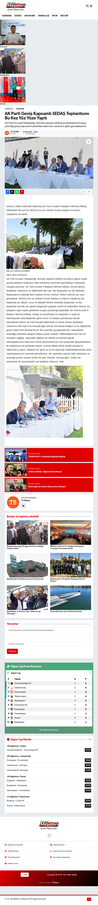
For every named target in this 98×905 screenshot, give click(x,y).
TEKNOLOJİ (43, 16)
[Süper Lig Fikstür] (90, 739)
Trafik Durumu (13, 851)
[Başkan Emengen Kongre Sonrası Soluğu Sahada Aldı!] (27, 532)
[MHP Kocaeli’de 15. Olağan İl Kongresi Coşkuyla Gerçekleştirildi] (70, 532)
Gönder (12, 651)
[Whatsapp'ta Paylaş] (17, 192)
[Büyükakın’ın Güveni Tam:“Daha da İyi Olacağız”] (27, 598)
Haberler (9, 109)
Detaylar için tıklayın (49, 730)
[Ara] (87, 6)
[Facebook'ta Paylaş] (7, 192)
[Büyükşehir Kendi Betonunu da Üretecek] (27, 565)
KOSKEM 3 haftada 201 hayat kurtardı (28, 899)
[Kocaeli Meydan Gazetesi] (16, 6)
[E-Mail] (23, 506)
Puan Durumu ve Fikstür (62, 851)
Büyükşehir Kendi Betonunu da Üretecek (25, 579)
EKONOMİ (29, 16)
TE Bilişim (25, 500)
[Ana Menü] (91, 6)
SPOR (55, 16)
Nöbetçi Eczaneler (15, 845)
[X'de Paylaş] (12, 192)
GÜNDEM (6, 16)
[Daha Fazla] (22, 192)
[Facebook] (49, 835)
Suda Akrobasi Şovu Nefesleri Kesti (66, 611)
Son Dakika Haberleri (61, 857)
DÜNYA (18, 16)
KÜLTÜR (64, 16)
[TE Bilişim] (13, 502)
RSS (26, 875)
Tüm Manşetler (14, 857)
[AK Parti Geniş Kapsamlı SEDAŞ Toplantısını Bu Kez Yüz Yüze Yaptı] (49, 163)
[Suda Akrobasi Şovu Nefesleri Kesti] (70, 598)
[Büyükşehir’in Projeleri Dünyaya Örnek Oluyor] (70, 565)
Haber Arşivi (13, 863)
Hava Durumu (59, 845)
